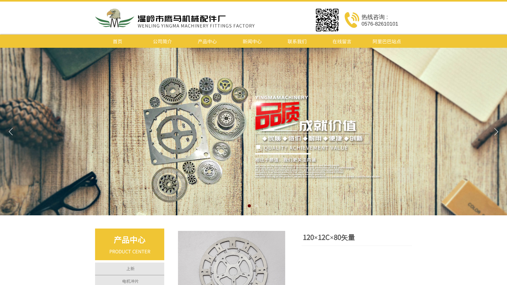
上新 (130, 268)
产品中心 (207, 41)
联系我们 (297, 41)
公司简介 (162, 41)
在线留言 (341, 41)
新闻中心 (252, 41)
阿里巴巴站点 (387, 41)
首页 (117, 41)
